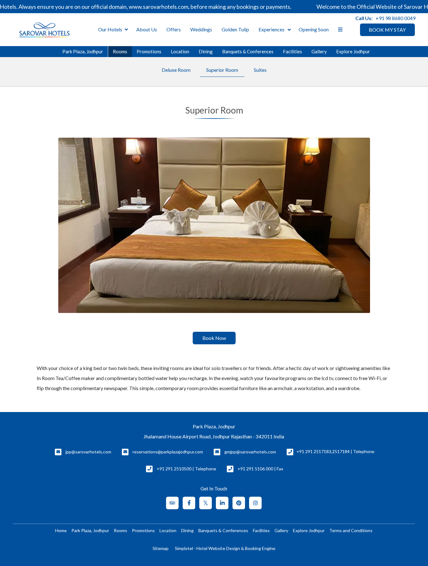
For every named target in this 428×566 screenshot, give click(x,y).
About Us (146, 29)
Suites (260, 70)
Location (180, 51)
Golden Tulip (235, 29)
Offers (173, 29)
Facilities (292, 51)
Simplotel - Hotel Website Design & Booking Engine (225, 548)
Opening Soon (314, 29)
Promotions (149, 51)
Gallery (319, 51)
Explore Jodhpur (353, 51)
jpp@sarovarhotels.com (88, 451)
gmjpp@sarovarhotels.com (250, 451)
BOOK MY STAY (387, 30)
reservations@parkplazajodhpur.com (168, 451)
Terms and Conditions (351, 530)
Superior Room (222, 70)
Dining (206, 51)
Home (61, 530)
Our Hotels (110, 29)
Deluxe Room (176, 70)
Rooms (120, 51)
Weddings (201, 29)
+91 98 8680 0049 (395, 18)
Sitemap (161, 548)
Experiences (271, 29)
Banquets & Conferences (248, 51)
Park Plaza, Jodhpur (82, 51)
